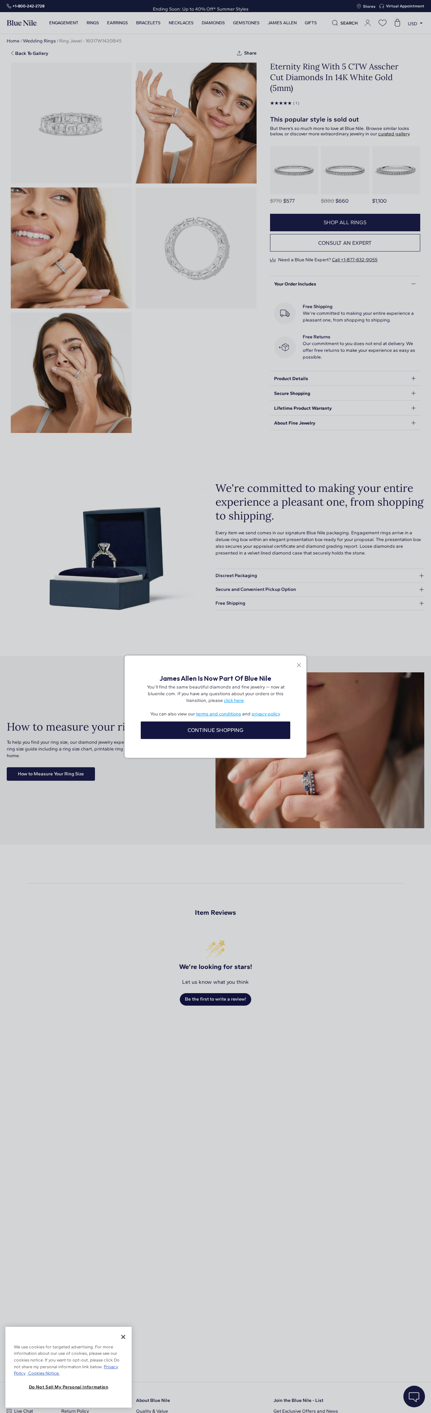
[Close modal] (299, 666)
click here (234, 700)
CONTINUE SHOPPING (215, 730)
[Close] (123, 1337)
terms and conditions (218, 714)
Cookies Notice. (43, 1373)
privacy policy (265, 714)
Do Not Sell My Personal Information (68, 1386)
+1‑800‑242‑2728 (28, 6)
